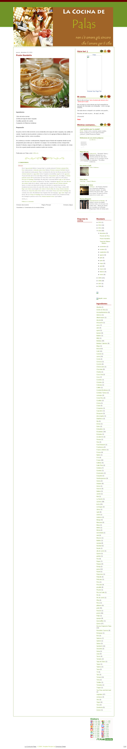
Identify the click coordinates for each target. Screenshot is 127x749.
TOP (124, 746)
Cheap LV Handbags (35, 194)
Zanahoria (99, 707)
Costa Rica (99, 398)
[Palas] (94, 90)
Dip (97, 421)
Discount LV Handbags (28, 179)
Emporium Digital (61, 746)
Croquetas (99, 408)
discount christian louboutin (60, 183)
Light (97, 512)
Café (97, 351)
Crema (98, 403)
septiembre (103, 252)
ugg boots (67, 174)
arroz (98, 325)
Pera (97, 582)
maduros (99, 517)
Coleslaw (99, 385)
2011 (99, 228)
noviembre (103, 246)
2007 (99, 283)
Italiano (98, 491)
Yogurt (98, 702)
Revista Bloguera (85, 199)
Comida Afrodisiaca (102, 390)
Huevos (98, 488)
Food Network (100, 444)
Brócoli (98, 348)
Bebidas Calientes (101, 343)
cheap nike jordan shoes (35, 190)
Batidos (98, 335)
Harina (98, 481)
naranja (98, 543)
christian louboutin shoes (48, 196)
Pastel (98, 571)
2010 (99, 230)
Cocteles (99, 379)
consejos (99, 395)
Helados (98, 483)
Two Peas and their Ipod (103, 690)
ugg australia (29, 168)
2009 (99, 278)
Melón (98, 527)
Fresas (98, 452)
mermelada (99, 532)
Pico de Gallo (100, 592)
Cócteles (99, 382)
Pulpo (98, 615)
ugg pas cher (60, 181)
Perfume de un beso (86, 185)
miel (97, 535)
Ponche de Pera (105, 236)
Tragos (98, 687)
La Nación (99, 499)
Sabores (99, 638)
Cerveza (99, 361)
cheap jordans (52, 175)
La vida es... (93, 139)
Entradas (99, 434)
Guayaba (99, 475)
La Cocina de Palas (29, 10)
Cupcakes (99, 411)
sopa (97, 653)
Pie (97, 595)
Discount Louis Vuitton (30, 181)
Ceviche (98, 364)
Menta (98, 530)
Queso (98, 623)
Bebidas (98, 341)
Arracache (99, 322)
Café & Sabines (94, 167)
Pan (97, 558)
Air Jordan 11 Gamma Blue (47, 189)
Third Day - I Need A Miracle (88, 181)
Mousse (98, 538)
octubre (102, 249)
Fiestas (98, 439)
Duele (82, 131)
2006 (99, 286)
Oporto (98, 553)
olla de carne (100, 551)
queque (98, 618)
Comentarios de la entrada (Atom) (34, 207)
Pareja (98, 566)
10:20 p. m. (25, 199)
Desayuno (99, 413)
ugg (58, 174)
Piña (97, 600)
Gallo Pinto (99, 465)
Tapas (98, 664)
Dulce (98, 426)
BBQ (97, 338)
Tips (97, 674)
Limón (98, 514)
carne (98, 356)
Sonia (98, 651)
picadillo (98, 587)
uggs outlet (61, 192)
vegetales (99, 694)
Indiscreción (93, 153)
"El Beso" (92, 186)
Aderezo (99, 315)
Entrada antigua (68, 205)
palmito (98, 556)
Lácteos (98, 501)
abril (101, 266)
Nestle (98, 548)
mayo (101, 263)
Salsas (98, 643)
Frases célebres (101, 449)
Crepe (98, 405)
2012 (99, 225)
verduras (99, 697)
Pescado (99, 584)
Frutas (98, 460)
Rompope (99, 633)
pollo (97, 608)
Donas (98, 424)
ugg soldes (36, 174)
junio (101, 260)
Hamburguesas (101, 478)
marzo (102, 269)
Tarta (98, 669)
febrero (102, 271)
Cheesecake (100, 366)
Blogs (98, 346)
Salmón (98, 641)
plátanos (99, 605)
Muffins (98, 540)
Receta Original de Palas (103, 626)
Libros (98, 509)
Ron (97, 635)
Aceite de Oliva (101, 309)
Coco (98, 377)
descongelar (100, 416)
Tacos (98, 656)
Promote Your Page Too (94, 91)
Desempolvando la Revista (97, 200)
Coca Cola (99, 374)
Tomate (98, 677)
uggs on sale (62, 179)
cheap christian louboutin (62, 189)
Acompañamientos (102, 312)
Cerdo (98, 359)
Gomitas (99, 470)
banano (98, 333)
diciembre (103, 233)
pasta (98, 569)
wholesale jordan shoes (39, 170)
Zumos (98, 710)
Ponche (98, 610)
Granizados (100, 473)
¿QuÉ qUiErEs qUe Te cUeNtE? (90, 129)
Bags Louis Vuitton (27, 189)
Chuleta (98, 372)
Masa (98, 525)
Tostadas (99, 685)
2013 (99, 222)
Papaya (98, 564)
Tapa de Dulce (100, 661)
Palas (94, 54)
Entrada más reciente (22, 205)
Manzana (99, 522)
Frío (97, 457)
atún (97, 328)
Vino (97, 699)
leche (98, 504)
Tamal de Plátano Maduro (105, 242)
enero (101, 274)
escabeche (99, 437)
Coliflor (98, 387)
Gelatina (98, 468)
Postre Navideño (24, 55)
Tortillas (98, 682)
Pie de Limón (100, 597)
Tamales (99, 659)
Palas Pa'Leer (84, 152)
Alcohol (98, 320)
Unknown (20, 165)
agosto (102, 255)
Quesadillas (100, 621)
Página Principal (46, 205)
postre (98, 613)
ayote (98, 330)
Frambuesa (99, 447)
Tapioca (98, 666)
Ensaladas (99, 431)
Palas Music (84, 179)
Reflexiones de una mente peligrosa (91, 138)
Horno (98, 486)
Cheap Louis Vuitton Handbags (60, 190)
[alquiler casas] (101, 298)
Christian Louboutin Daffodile (57, 170)
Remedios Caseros (102, 630)
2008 (99, 280)
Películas (99, 579)
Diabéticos (99, 418)
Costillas (99, 400)
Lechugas (99, 507)
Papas (98, 561)
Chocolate (99, 369)
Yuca (97, 705)
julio (101, 257)
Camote (98, 354)
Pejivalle (98, 577)
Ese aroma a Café (85, 165)
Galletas (98, 462)
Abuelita (98, 307)
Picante (98, 590)
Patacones (99, 574)
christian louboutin (26, 174)
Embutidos (99, 429)
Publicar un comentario (28, 201)
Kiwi (97, 496)
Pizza (98, 603)
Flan (97, 442)
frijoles (98, 455)
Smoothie (99, 648)
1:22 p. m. (36, 153)
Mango (98, 520)
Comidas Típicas (101, 392)
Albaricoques (100, 317)
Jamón (98, 494)
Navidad (98, 545)
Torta (98, 679)
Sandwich (99, 646)
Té (97, 672)
